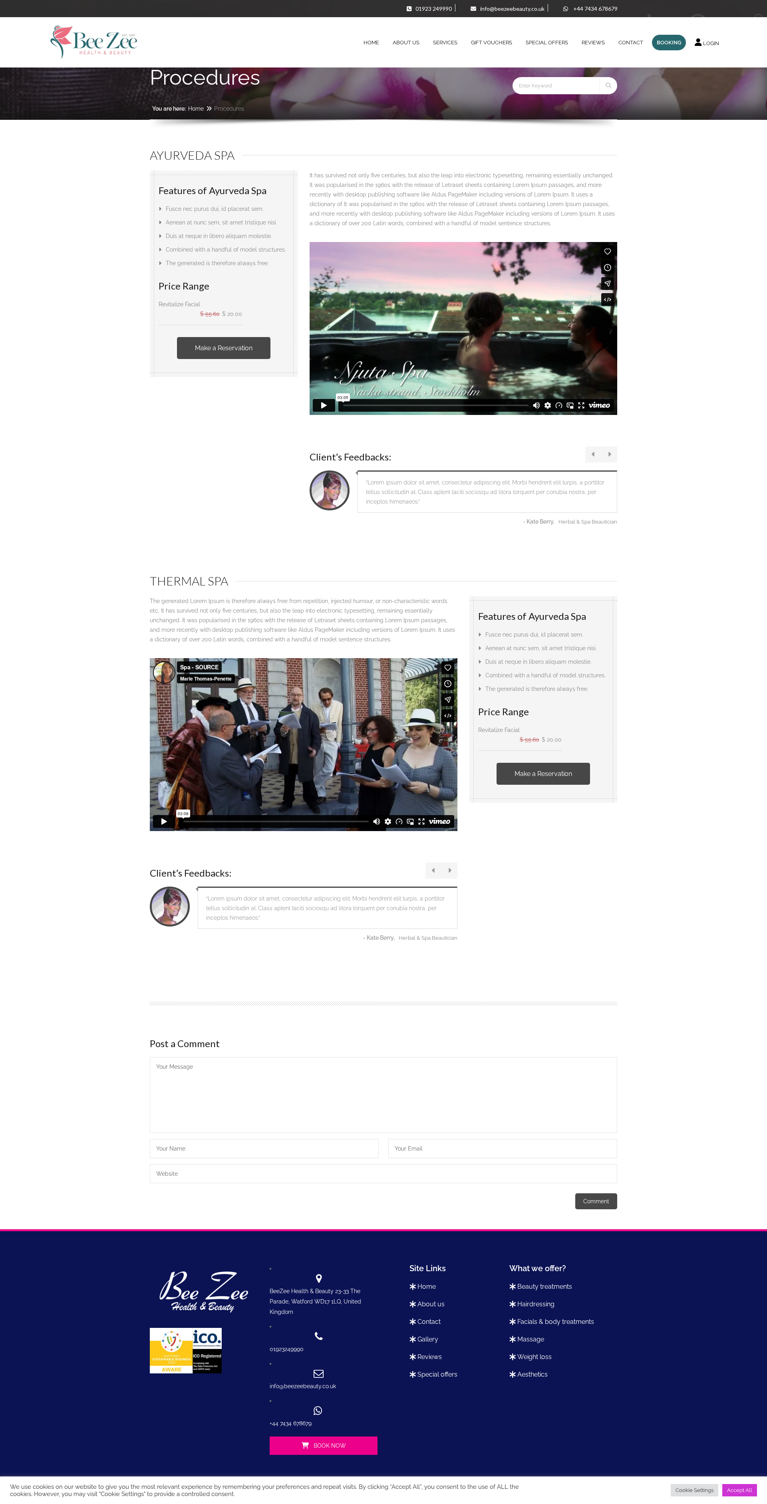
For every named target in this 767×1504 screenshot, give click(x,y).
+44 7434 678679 (291, 1423)
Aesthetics (532, 1374)
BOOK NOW (329, 1445)
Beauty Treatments (544, 1286)
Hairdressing (535, 1304)
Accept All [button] (739, 1490)
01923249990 (287, 1349)
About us (431, 1304)
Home (196, 108)
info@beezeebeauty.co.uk (303, 1386)
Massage (530, 1339)
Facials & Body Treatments (555, 1321)
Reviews (429, 1357)
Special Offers (437, 1374)
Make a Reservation (223, 348)
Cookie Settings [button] (694, 1490)
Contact (429, 1321)
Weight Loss (534, 1357)
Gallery (427, 1339)
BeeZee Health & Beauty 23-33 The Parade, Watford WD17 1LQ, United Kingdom (315, 1301)
